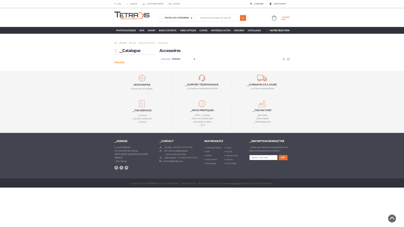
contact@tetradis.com (173, 161)
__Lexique (133, 4)
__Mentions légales (188, 183)
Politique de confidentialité (168, 183)
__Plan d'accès (120, 161)
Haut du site (392, 218)
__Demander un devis (201, 121)
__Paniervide (285, 18)
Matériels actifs (221, 30)
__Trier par (164, 59)
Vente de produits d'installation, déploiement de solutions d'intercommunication (131, 18)
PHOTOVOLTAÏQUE (126, 30)
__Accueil (122, 43)
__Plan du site (202, 183)
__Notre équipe (262, 118)
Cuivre (204, 30)
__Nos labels (262, 115)
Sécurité (132, 43)
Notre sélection (280, 30)
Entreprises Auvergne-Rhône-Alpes (258, 183)
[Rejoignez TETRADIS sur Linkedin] (116, 167)
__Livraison (142, 115)
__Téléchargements (155, 4)
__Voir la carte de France (175, 154)
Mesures (239, 30)
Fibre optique (188, 30)
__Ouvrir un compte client (202, 118)
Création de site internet (225, 183)
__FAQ (118, 4)
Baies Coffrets (167, 30)
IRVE (142, 30)
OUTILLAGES (254, 30)
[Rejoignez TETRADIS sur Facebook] (121, 167)
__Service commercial (142, 118)
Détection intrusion (147, 43)
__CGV (202, 125)
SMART (151, 30)
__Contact (176, 4)
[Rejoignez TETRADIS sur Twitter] (126, 167)
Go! (243, 18)
